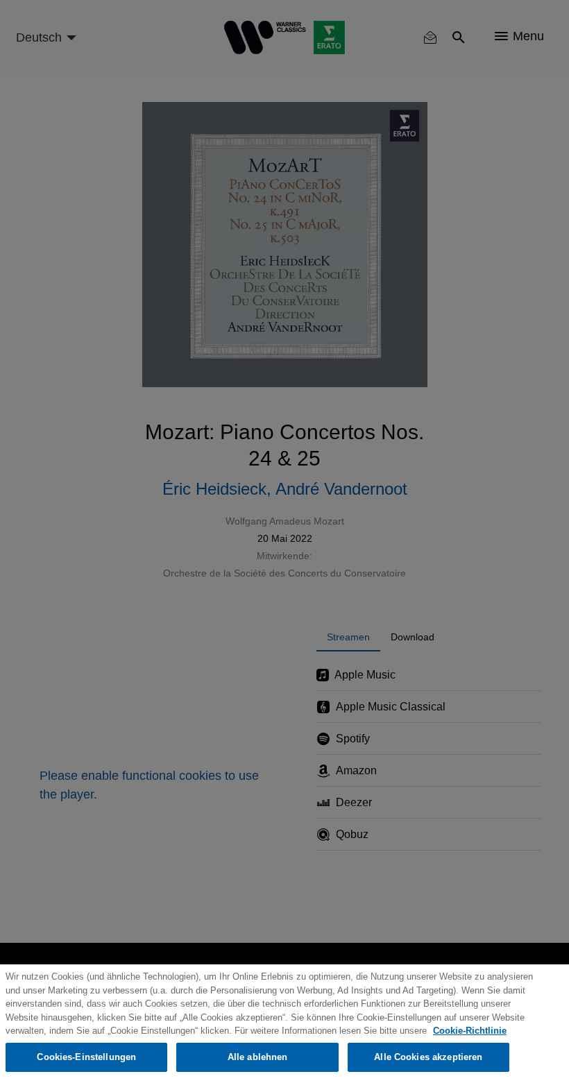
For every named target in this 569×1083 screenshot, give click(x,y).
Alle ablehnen (258, 1057)
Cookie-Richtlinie (470, 1030)
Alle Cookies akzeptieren (428, 1057)
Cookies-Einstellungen (86, 1057)
